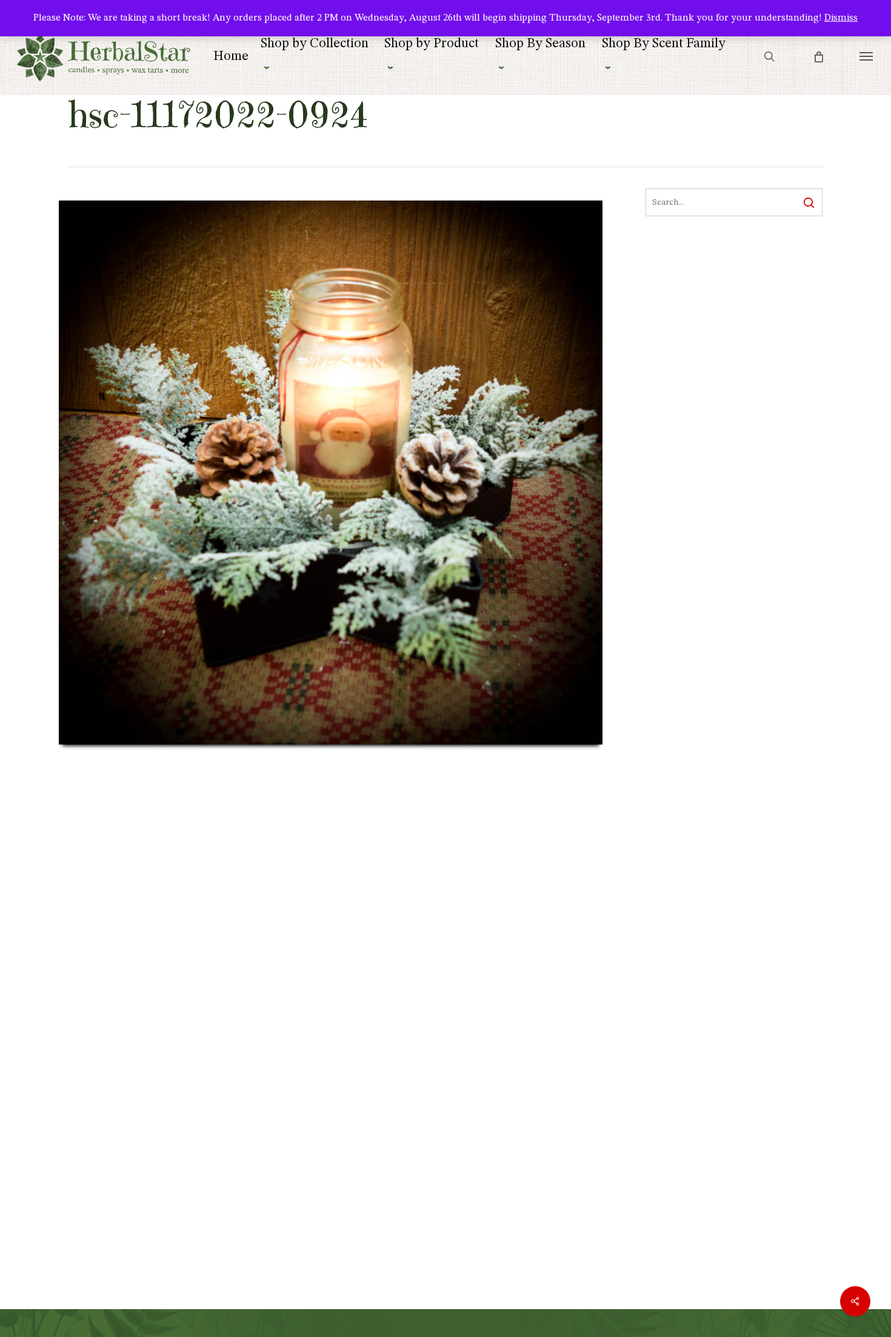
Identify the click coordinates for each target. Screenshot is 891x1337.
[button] (866, 56)
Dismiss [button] (841, 18)
